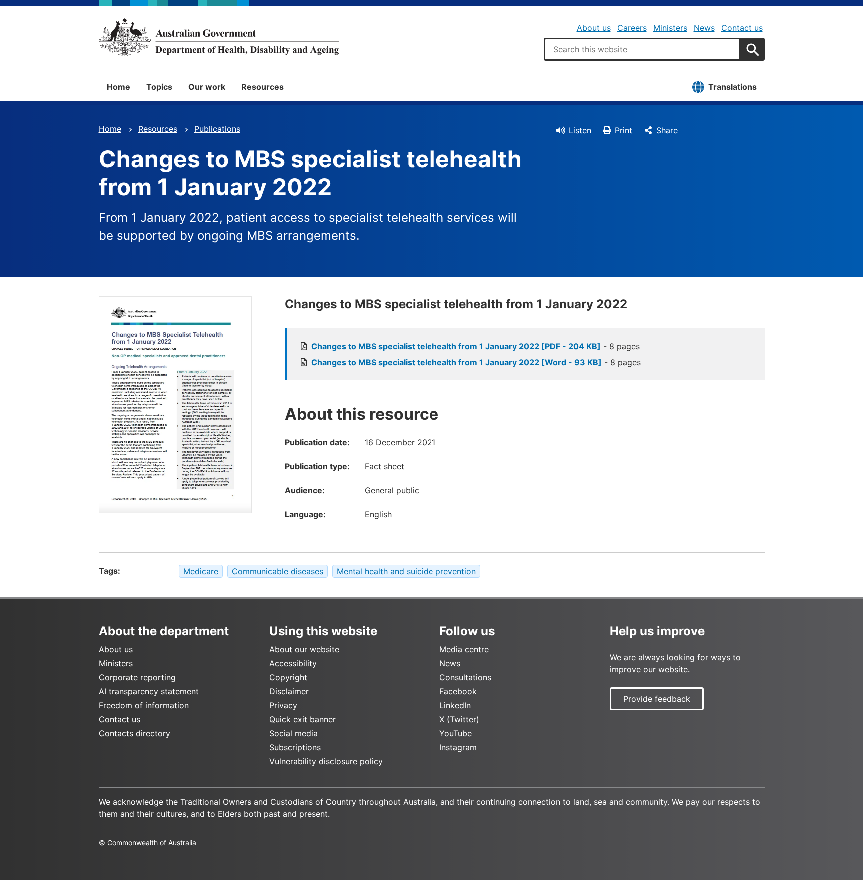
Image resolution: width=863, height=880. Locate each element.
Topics (159, 87)
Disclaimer (289, 691)
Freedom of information (144, 705)
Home (118, 87)
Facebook (458, 691)
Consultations (465, 677)
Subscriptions (295, 747)
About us (594, 28)
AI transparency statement (149, 691)
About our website (304, 649)
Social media (293, 733)
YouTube (455, 733)
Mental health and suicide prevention (406, 571)
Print (623, 130)
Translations (732, 87)
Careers (632, 28)
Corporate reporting (137, 677)
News (704, 28)
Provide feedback (656, 699)
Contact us (742, 28)
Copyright (288, 677)
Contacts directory (134, 733)
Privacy (283, 705)
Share (667, 130)
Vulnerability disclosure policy (326, 761)
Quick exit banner (302, 719)
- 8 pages (475, 346)
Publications (217, 129)
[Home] (219, 37)
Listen (580, 130)
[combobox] (642, 49)
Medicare (200, 571)
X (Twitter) (459, 719)
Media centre (464, 649)
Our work (206, 87)
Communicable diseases (277, 571)
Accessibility (293, 663)
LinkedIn (455, 705)
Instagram (458, 747)
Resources (262, 87)
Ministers (670, 28)
